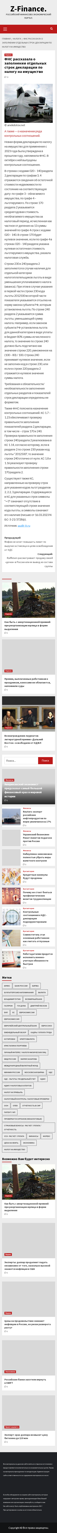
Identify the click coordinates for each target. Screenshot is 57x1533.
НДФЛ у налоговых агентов (18, 1086)
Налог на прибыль (13, 1092)
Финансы (9, 780)
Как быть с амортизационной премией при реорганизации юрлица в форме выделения (27, 625)
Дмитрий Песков (38, 1006)
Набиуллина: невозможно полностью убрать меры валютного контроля (37, 857)
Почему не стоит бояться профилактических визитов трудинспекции (37, 895)
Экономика (29, 1143)
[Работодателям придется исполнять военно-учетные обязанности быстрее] (11, 959)
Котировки (9, 1039)
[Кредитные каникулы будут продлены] (11, 876)
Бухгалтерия (28, 871)
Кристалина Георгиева (15, 1046)
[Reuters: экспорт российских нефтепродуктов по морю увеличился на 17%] (11, 817)
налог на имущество (14, 1149)
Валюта (42, 992)
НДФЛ (42, 1079)
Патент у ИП (9, 1112)
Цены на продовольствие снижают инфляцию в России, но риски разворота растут (27, 1324)
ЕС (13, 1012)
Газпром (8, 1006)
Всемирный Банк (33, 999)
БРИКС (7, 986)
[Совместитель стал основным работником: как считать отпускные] (11, 938)
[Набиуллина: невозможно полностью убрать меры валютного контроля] (11, 857)
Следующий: (29, 560)
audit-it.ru (24, 525)
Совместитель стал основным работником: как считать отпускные (36, 938)
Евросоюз (46, 1026)
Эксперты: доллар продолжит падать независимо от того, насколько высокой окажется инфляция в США (27, 1265)
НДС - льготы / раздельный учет (20, 1079)
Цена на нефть (11, 1143)
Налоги (8, 55)
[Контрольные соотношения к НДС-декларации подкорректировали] (11, 917)
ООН (6, 1106)
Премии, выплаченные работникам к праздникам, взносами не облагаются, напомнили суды (27, 682)
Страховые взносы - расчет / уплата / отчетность (22, 1128)
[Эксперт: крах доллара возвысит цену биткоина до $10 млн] (28, 1413)
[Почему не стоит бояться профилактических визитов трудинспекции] (11, 896)
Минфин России (12, 1072)
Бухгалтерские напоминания (19, 992)
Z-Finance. (28, 9)
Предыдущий (28, 543)
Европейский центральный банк (20, 1026)
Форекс (46, 1136)
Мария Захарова (29, 1059)
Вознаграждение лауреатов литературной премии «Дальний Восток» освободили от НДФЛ (23, 739)
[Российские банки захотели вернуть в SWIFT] (28, 1358)
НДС (51, 1072)
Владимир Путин (12, 999)
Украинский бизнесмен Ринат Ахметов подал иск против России (37, 838)
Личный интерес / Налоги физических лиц (25, 1052)
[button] (5, 29)
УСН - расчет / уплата (14, 1136)
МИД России (10, 1059)
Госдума (21, 1006)
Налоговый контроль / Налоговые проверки (26, 1099)
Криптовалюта (27, 1039)
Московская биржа (34, 1072)
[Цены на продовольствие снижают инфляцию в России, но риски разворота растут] (28, 1299)
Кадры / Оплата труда (41, 1032)
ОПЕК (15, 1106)
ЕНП (6, 1012)
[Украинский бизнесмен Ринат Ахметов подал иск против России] (11, 838)
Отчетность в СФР (31, 1106)
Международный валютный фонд (21, 1066)
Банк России (21, 986)
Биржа (35, 986)
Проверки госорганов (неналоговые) (23, 1119)
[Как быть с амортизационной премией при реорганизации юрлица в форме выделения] (28, 600)
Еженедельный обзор (15, 1032)
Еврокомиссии (27, 1012)
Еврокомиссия (11, 1019)
